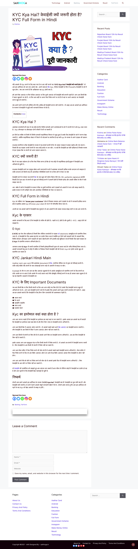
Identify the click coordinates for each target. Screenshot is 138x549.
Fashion (100, 93)
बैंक (49, 87)
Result (105, 3)
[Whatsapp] (22, 78)
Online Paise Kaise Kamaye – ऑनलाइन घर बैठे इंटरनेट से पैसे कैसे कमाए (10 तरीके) (111, 135)
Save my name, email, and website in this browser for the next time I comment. (47, 473)
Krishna (100, 133)
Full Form (114, 3)
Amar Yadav (102, 150)
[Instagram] (26, 78)
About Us (16, 500)
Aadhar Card (102, 80)
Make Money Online (105, 107)
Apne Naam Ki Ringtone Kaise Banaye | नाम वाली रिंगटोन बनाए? (110, 161)
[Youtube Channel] (84, 546)
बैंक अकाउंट (62, 327)
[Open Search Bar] (123, 3)
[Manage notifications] (133, 544)
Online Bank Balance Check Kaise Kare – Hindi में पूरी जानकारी (111, 143)
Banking (77, 3)
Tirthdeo (100, 158)
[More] (30, 78)
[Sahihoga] (19, 3)
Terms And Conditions (21, 511)
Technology (56, 3)
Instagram (101, 104)
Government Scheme (91, 3)
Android (67, 3)
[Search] (123, 14)
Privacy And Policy (19, 507)
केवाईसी (16, 368)
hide (23, 114)
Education (101, 90)
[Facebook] (14, 78)
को (59, 234)
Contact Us (17, 504)
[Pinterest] (81, 546)
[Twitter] (18, 78)
